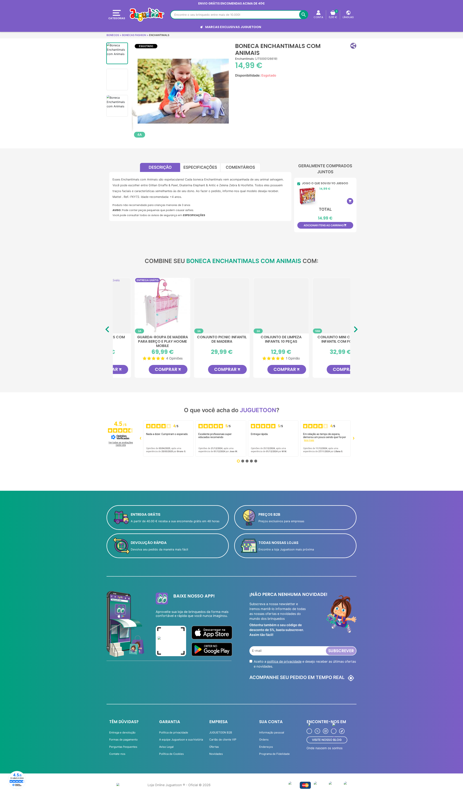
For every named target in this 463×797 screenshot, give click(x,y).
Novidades (216, 754)
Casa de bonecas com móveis (320, 339)
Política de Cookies (171, 754)
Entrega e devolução (122, 732)
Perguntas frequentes (123, 746)
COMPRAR (148, 369)
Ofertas (214, 746)
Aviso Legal (166, 746)
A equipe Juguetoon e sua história (181, 739)
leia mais (309, 440)
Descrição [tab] (160, 167)
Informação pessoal (271, 732)
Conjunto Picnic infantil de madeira (142, 339)
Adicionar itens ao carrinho (325, 225)
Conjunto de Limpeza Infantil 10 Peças (201, 339)
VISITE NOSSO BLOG (327, 740)
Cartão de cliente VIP (222, 739)
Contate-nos (117, 754)
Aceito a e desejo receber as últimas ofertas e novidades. (305, 664)
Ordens (264, 739)
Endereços (266, 746)
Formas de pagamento (123, 739)
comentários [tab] (240, 167)
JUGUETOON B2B (220, 732)
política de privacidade (284, 661)
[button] (353, 46)
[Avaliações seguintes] (353, 438)
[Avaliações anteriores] (140, 438)
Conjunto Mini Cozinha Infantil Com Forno (261, 339)
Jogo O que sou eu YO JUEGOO (325, 183)
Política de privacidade (173, 732)
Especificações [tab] (200, 167)
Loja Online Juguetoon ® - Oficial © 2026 (179, 785)
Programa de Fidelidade (274, 754)
